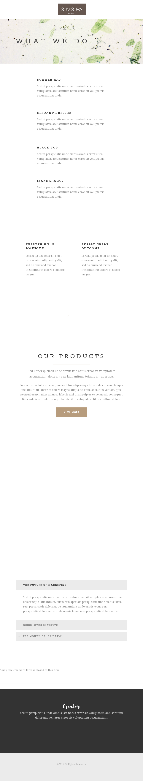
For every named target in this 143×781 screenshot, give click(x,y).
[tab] (71, 585)
